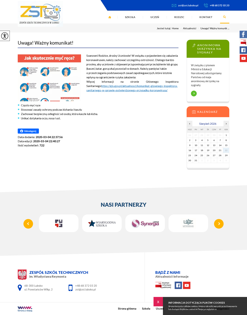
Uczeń (154, 17)
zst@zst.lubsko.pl (188, 5)
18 (202, 150)
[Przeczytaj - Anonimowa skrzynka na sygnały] (213, 46)
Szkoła (130, 17)
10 (196, 145)
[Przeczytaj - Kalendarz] (213, 113)
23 (189, 155)
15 (226, 145)
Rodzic (179, 17)
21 (220, 150)
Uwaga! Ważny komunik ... (213, 28)
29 (226, 155)
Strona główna (109, 17)
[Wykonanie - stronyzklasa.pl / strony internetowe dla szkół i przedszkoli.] (25, 309)
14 (220, 145)
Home (175, 28)
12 (208, 145)
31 (196, 160)
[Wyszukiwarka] (224, 17)
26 (208, 155)
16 (189, 150)
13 (214, 145)
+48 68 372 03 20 (219, 5)
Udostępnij (30, 131)
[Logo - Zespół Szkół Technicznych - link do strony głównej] (40, 14)
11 (202, 145)
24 (196, 155)
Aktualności (188, 28)
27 (214, 155)
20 (214, 150)
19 (208, 150)
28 (220, 155)
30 (189, 160)
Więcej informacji (194, 93)
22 (226, 150)
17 (196, 150)
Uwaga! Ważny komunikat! (45, 43)
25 (202, 155)
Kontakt (205, 17)
